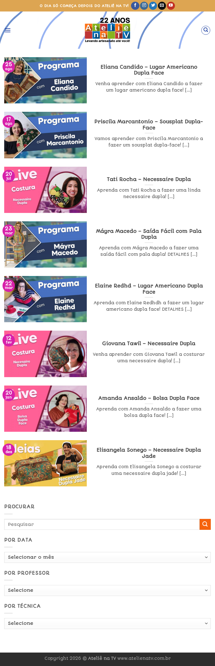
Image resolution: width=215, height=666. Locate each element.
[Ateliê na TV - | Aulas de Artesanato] (107, 30)
